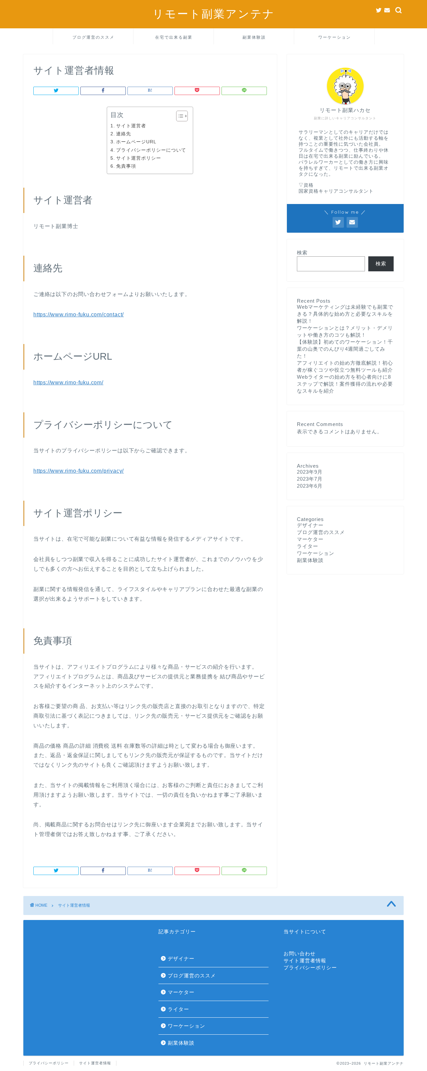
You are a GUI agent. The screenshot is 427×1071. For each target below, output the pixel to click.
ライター (307, 546)
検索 (302, 252)
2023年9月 (310, 472)
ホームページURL (136, 141)
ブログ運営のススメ (93, 37)
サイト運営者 (131, 125)
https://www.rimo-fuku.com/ (68, 382)
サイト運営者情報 (305, 960)
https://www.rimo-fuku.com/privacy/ (78, 471)
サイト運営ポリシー (138, 158)
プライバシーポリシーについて (151, 150)
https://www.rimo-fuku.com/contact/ (78, 314)
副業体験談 (254, 37)
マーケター (310, 539)
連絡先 (123, 133)
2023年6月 (310, 486)
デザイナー (310, 525)
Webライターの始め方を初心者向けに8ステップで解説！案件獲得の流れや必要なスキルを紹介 (345, 384)
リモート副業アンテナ (213, 13)
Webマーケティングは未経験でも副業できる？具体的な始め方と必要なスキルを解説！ (345, 314)
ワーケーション (334, 37)
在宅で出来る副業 (173, 37)
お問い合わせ (300, 953)
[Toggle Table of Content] (178, 116)
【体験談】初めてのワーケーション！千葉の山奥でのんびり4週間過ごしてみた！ (345, 349)
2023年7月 (310, 479)
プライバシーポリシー (310, 967)
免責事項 (126, 166)
